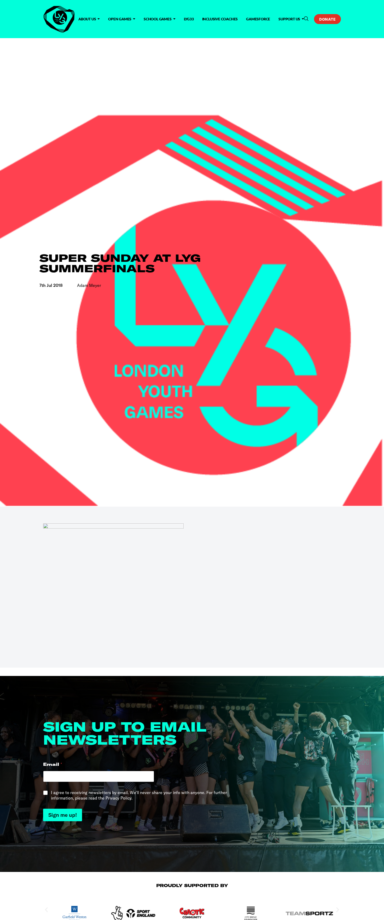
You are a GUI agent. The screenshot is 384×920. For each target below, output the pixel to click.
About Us (87, 19)
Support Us (289, 19)
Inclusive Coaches (220, 19)
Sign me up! (62, 815)
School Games (158, 19)
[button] (306, 18)
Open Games (119, 19)
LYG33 (189, 19)
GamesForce (258, 19)
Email (52, 764)
